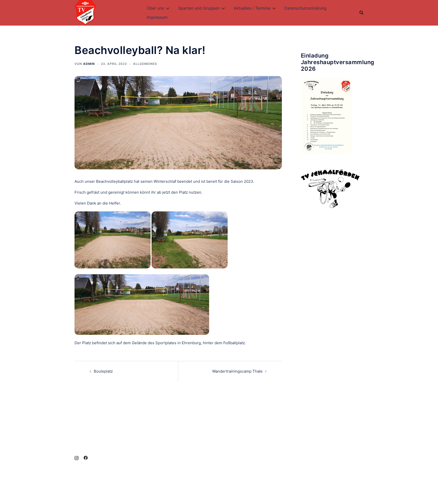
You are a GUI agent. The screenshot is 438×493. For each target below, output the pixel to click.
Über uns (155, 8)
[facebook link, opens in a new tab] (86, 457)
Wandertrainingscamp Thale (237, 371)
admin (89, 64)
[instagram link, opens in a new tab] (77, 457)
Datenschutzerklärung (305, 8)
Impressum (157, 17)
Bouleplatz (103, 371)
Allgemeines (145, 64)
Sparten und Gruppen (199, 8)
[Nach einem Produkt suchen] (361, 13)
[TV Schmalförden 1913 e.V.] (85, 12)
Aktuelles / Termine (252, 8)
